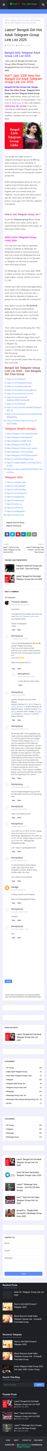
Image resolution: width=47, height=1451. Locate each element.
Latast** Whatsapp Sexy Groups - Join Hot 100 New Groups (28, 1187)
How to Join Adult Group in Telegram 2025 (25, 1305)
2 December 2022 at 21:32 (19, 729)
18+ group (24, 1068)
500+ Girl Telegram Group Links (27, 616)
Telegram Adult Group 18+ (24, 1084)
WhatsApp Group (24, 1137)
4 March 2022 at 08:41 (18, 695)
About (16, 1440)
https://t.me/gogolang (15, 497)
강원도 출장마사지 (18, 707)
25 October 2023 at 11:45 (19, 929)
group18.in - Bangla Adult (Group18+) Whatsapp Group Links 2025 (29, 1213)
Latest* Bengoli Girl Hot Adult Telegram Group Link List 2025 (29, 577)
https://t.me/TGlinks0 (16, 379)
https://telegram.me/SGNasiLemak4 (22, 455)
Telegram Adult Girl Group (19, 20)
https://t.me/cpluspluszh (17, 493)
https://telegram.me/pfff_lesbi (19, 441)
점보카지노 (35, 741)
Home (7, 20)
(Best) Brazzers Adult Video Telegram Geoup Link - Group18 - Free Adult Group (28, 1319)
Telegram (24, 1080)
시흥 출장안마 (27, 714)
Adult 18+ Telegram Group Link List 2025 (29, 1293)
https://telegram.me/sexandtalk (20, 452)
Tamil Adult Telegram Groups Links (24, 1076)
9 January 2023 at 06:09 (19, 809)
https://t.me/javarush (15, 500)
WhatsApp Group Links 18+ (24, 1095)
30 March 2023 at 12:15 (19, 860)
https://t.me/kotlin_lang (16, 482)
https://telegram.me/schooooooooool (22, 433)
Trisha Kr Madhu (19, 601)
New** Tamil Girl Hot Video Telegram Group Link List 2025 (28, 1200)
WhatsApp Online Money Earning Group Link (24, 1099)
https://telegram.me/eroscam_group (22, 448)
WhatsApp (24, 1091)
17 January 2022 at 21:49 (19, 639)
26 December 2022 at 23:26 (20, 787)
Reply (13, 630)
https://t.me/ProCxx (15, 508)
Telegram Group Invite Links (24, 1087)
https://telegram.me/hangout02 (20, 437)
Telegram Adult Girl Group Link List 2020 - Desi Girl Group (29, 567)
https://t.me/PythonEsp (16, 489)
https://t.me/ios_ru (14, 504)
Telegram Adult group (13, 526)
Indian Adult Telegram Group (24, 1072)
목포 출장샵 (29, 704)
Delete (19, 630)
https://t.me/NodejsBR (16, 486)
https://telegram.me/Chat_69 (19, 444)
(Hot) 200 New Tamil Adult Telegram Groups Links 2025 (29, 1174)
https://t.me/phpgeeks (16, 511)
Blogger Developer (23, 1447)
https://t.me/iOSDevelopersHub (20, 459)
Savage (14, 887)
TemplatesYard (25, 1445)
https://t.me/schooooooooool (20, 393)
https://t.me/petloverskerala (19, 386)
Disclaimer (38, 1440)
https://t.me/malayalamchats (19, 383)
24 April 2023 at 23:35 (18, 890)
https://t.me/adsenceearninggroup (21, 390)
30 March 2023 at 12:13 (19, 826)
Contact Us (26, 1440)
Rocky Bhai (10, 45)
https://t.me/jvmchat (15, 515)
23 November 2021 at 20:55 (20, 605)
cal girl (24, 1103)
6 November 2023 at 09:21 (26, 676)
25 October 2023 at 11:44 (19, 912)
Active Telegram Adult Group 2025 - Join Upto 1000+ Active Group (29, 1367)
